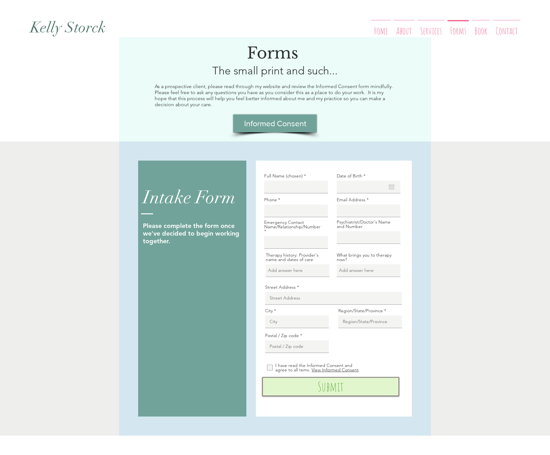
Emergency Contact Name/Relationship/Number (292, 225)
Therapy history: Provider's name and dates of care (292, 257)
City (269, 310)
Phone (270, 199)
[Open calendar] (391, 187)
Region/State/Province (360, 310)
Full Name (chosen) (283, 176)
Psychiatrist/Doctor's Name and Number (364, 224)
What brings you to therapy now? (364, 257)
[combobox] (296, 242)
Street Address (280, 287)
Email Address (351, 199)
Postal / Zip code (282, 335)
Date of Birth (352, 176)
